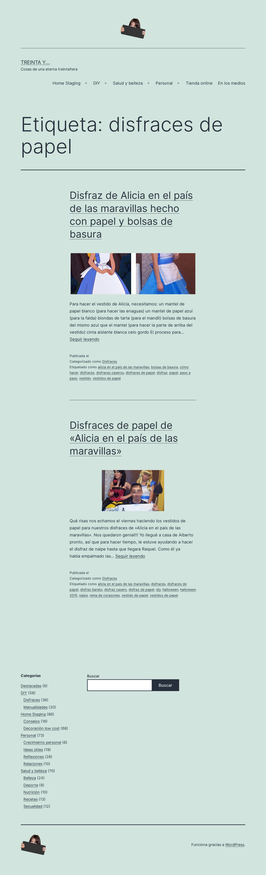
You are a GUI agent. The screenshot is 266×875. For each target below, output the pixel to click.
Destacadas (31, 686)
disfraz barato (91, 589)
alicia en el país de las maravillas (123, 367)
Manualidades (35, 707)
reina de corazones (105, 595)
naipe (83, 595)
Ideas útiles (33, 749)
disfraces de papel (140, 373)
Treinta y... (35, 62)
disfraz (162, 373)
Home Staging (66, 83)
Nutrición (31, 792)
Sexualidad (32, 806)
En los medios (231, 83)
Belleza (29, 778)
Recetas (30, 799)
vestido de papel (135, 595)
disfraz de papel (141, 589)
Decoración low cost (41, 728)
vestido (85, 378)
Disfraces (109, 361)
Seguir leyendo (84, 339)
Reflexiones (33, 757)
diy (158, 589)
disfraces (87, 373)
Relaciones (32, 764)
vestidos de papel (107, 378)
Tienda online (199, 83)
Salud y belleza (128, 83)
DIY (96, 83)
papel (173, 373)
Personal (164, 83)
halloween (170, 589)
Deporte (30, 785)
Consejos (31, 721)
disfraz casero (115, 589)
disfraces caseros (110, 373)
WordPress (234, 844)
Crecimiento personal (42, 742)
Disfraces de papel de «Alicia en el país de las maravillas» (124, 438)
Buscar (93, 676)
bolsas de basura (164, 367)
